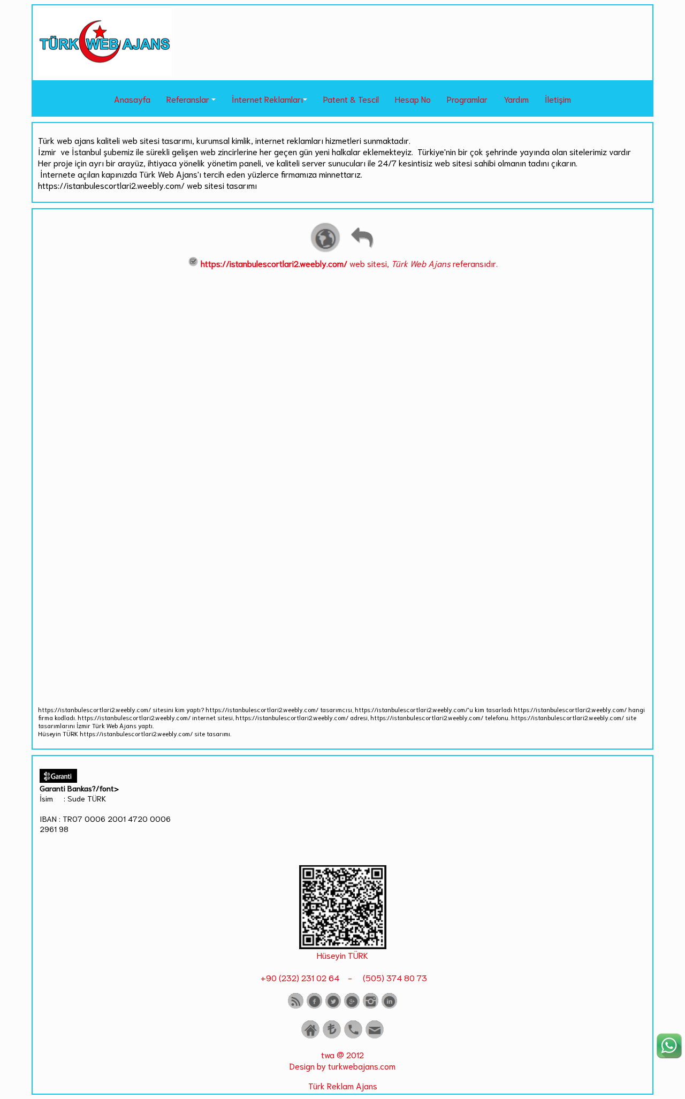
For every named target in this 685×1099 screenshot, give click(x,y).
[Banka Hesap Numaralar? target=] (331, 1036)
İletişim (558, 98)
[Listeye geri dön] (362, 250)
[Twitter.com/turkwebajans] (333, 1006)
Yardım (516, 98)
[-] (342, 945)
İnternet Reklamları (267, 98)
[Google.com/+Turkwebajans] (351, 1006)
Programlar (467, 98)
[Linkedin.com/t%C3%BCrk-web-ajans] (389, 1006)
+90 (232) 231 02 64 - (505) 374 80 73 (342, 977)
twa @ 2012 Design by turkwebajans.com (342, 1060)
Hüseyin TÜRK (342, 954)
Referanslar (187, 98)
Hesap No (413, 98)
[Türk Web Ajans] (105, 72)
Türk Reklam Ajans (342, 1085)
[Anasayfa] (310, 1036)
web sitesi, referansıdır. (349, 263)
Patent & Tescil (351, 98)
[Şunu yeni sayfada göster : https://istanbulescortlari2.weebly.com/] (325, 250)
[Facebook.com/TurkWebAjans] (314, 1006)
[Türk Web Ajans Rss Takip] (295, 1006)
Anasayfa (132, 98)
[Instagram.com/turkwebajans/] (370, 1006)
